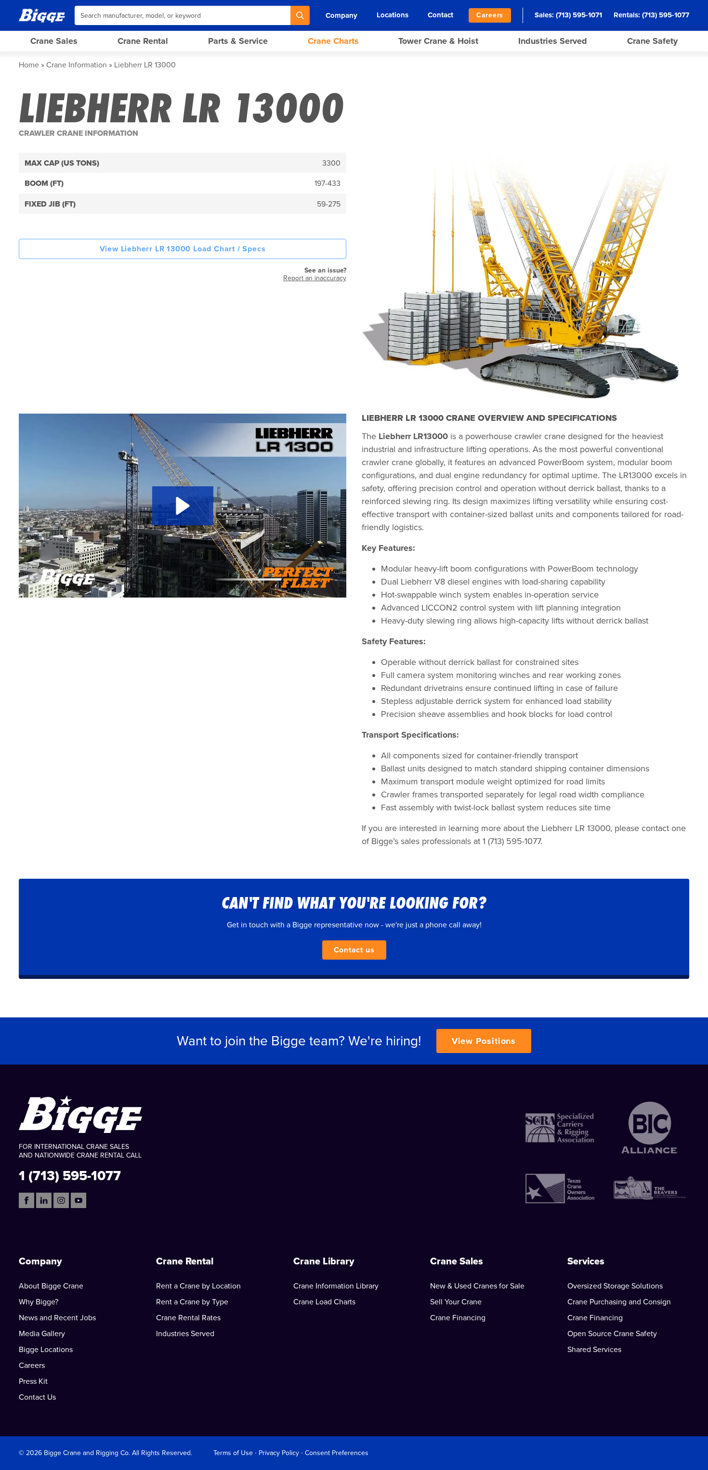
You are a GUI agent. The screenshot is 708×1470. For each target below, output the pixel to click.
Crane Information (76, 65)
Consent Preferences (336, 1453)
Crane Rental (143, 41)
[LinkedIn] (44, 1200)
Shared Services (594, 1349)
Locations (392, 15)
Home (29, 65)
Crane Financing (457, 1318)
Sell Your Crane (456, 1302)
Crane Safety (652, 41)
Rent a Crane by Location (198, 1286)
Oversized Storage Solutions (615, 1286)
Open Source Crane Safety (612, 1334)
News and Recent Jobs (57, 1318)
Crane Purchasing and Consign (619, 1302)
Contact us (354, 950)
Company (341, 15)
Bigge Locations (46, 1349)
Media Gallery (42, 1334)
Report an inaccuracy (314, 278)
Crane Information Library (336, 1286)
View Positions (484, 1041)
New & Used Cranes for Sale (477, 1286)
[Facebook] (26, 1200)
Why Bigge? (38, 1302)
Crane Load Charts (324, 1302)
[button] (182, 505)
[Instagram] (61, 1200)
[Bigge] (42, 15)
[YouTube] (78, 1200)
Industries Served (552, 41)
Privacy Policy (279, 1453)
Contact (440, 15)
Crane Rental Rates (188, 1318)
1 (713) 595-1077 (70, 1175)
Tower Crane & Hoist (438, 41)
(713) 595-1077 (665, 15)
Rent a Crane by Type (192, 1302)
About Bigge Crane (51, 1286)
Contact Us (37, 1397)
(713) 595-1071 (579, 15)
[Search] (300, 15)
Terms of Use (233, 1453)
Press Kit (33, 1381)
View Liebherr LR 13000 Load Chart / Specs (183, 249)
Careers (489, 15)
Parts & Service (238, 41)
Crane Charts (333, 41)
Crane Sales (54, 41)
